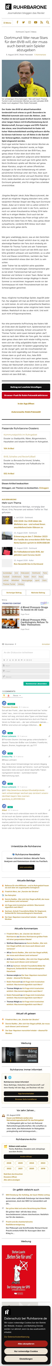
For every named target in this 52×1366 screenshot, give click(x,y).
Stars (44, 580)
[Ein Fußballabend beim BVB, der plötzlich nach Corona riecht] (7, 551)
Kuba (41, 577)
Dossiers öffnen (10, 1177)
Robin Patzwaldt (13, 982)
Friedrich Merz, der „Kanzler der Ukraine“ (22, 891)
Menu (8, 23)
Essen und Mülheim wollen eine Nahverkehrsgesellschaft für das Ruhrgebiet (25, 1119)
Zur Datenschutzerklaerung (16, 1336)
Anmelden (45, 644)
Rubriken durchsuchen (13, 1174)
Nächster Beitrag (38, 593)
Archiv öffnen (26, 1156)
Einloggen (44, 488)
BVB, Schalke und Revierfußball (20, 456)
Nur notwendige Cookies (26, 1351)
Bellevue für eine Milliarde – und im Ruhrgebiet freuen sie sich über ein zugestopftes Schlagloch (27, 886)
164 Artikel (9, 448)
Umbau (21, 584)
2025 (20, 1163)
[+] (30, 660)
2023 (43, 1163)
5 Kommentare (40, 55)
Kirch (34, 577)
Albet (4, 810)
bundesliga (7, 573)
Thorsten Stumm (10, 707)
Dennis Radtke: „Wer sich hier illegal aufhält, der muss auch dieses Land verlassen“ (27, 900)
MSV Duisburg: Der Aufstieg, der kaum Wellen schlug (28, 1195)
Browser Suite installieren (26, 1099)
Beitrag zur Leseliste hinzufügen (26, 387)
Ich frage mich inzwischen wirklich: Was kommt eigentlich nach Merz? (24, 906)
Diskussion (25, 573)
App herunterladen (26, 1094)
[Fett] (4, 660)
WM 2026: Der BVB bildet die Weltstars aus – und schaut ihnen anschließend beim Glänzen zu (29, 524)
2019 (43, 1168)
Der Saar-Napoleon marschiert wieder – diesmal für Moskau (26, 918)
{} (27, 660)
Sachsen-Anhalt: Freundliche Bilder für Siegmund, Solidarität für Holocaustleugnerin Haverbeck (25, 912)
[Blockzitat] (21, 660)
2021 (20, 1168)
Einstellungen (26, 1359)
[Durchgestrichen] (12, 660)
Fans (45, 573)
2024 (31, 1163)
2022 (9, 1168)
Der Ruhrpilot (10, 895)
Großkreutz (16, 577)
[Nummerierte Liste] (15, 660)
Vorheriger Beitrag (14, 593)
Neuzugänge (27, 580)
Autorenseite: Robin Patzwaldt (26, 412)
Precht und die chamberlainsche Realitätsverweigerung (19, 1223)
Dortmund (36, 573)
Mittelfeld (15, 580)
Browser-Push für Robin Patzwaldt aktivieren (26, 395)
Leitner (5, 580)
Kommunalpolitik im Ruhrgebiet (20, 434)
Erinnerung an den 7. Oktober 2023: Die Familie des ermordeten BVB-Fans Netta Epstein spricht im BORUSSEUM (32, 539)
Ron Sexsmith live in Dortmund (28, 564)
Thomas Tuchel (9, 584)
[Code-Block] (24, 660)
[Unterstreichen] (9, 660)
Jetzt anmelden (26, 867)
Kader (26, 577)
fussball (6, 577)
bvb (16, 573)
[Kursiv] (7, 660)
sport (37, 580)
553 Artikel (9, 473)
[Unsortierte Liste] (18, 660)
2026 (9, 1163)
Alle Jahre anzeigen (12, 1180)
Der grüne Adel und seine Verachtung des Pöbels (26, 1208)
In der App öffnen (26, 403)
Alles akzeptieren (26, 1343)
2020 (31, 1168)
